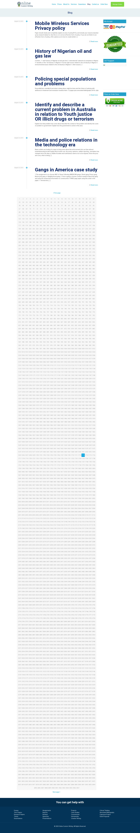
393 (83, 255)
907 (34, 335)
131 (90, 215)
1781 (90, 465)
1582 (86, 435)
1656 (37, 448)
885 (34, 332)
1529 (54, 428)
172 (79, 222)
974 (37, 345)
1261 (40, 388)
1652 (23, 448)
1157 (61, 372)
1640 (58, 445)
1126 (30, 368)
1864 (72, 478)
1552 (58, 432)
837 (19, 325)
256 (65, 235)
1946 (51, 492)
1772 (58, 465)
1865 (76, 478)
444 (30, 265)
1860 (58, 478)
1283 (40, 392)
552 (23, 282)
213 (69, 229)
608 (65, 289)
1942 (37, 492)
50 (37, 205)
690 (44, 302)
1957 (90, 492)
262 (86, 235)
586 (65, 285)
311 (27, 245)
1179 (61, 375)
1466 (65, 418)
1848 (93, 475)
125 (69, 215)
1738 (93, 458)
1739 (19, 462)
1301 (26, 395)
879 (90, 329)
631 (69, 292)
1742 (30, 462)
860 (23, 329)
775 (34, 315)
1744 (37, 462)
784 (65, 315)
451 (55, 265)
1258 (30, 388)
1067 (54, 358)
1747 (47, 462)
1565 (26, 435)
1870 (93, 478)
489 (34, 272)
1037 (26, 355)
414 (79, 259)
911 (48, 335)
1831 (33, 475)
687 (34, 302)
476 (65, 269)
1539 (90, 428)
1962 (30, 495)
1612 (37, 442)
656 (79, 295)
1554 (65, 432)
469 (41, 269)
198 (93, 225)
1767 (40, 465)
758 (51, 312)
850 (65, 325)
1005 (68, 349)
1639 (54, 445)
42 (86, 202)
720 (72, 305)
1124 (23, 368)
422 (30, 262)
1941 (33, 492)
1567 (33, 435)
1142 (86, 368)
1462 (51, 418)
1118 (79, 365)
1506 (51, 425)
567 (76, 282)
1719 (26, 458)
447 (41, 265)
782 (58, 315)
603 (48, 289)
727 (19, 309)
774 (30, 315)
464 (23, 269)
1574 (58, 435)
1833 (40, 475)
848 (58, 325)
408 (58, 259)
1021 (47, 352)
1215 (33, 382)
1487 (61, 422)
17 (76, 199)
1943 (40, 492)
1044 (51, 355)
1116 (72, 365)
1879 (47, 482)
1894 (23, 485)
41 (83, 202)
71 (33, 209)
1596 (58, 438)
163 (48, 222)
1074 (79, 358)
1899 (40, 485)
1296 (86, 392)
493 (48, 272)
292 (37, 242)
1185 (83, 375)
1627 (90, 442)
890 (51, 332)
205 (41, 229)
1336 (72, 398)
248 (37, 235)
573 (19, 285)
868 (51, 329)
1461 (47, 418)
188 (58, 225)
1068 (58, 358)
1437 (40, 415)
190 (65, 225)
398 (23, 259)
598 (30, 289)
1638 (51, 445)
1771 (54, 465)
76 (51, 209)
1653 (26, 448)
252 (51, 235)
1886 (72, 482)
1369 (33, 405)
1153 (47, 372)
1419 (54, 412)
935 (55, 339)
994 (30, 349)
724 (86, 305)
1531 (61, 428)
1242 (51, 385)
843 (41, 325)
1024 (58, 352)
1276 (93, 388)
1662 (58, 448)
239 (83, 232)
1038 (30, 355)
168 (65, 222)
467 (34, 269)
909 (41, 335)
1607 (19, 442)
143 (55, 219)
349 (83, 249)
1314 (72, 395)
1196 (44, 378)
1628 (93, 442)
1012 (93, 349)
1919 (33, 488)
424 (37, 262)
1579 (76, 435)
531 (27, 279)
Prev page (57, 193)
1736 (86, 458)
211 (62, 229)
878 (86, 329)
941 (76, 339)
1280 (30, 392)
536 (44, 279)
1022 (51, 352)
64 (86, 205)
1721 (33, 458)
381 (41, 255)
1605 (90, 438)
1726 (51, 458)
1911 (83, 485)
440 (93, 262)
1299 (19, 395)
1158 (65, 372)
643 (34, 295)
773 (27, 315)
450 (51, 265)
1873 (26, 482)
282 (79, 239)
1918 (30, 488)
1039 (33, 355)
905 (27, 335)
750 (23, 312)
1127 (33, 368)
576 (30, 285)
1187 (90, 375)
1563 (19, 435)
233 (62, 232)
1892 (93, 482)
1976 (79, 495)
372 (86, 252)
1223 (61, 382)
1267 (61, 388)
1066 (51, 358)
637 (90, 292)
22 (93, 199)
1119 (83, 365)
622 (37, 292)
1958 (93, 492)
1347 (33, 402)
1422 (65, 412)
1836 (51, 475)
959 (62, 342)
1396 (51, 408)
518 (58, 275)
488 (30, 272)
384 (51, 255)
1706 (58, 455)
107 (83, 212)
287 (19, 242)
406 (51, 259)
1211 (19, 382)
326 (79, 245)
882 (23, 332)
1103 (26, 365)
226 (37, 232)
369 (76, 252)
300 (65, 242)
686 (30, 302)
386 (58, 255)
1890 (86, 482)
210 (58, 229)
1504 (44, 425)
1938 (23, 492)
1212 (23, 382)
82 (72, 209)
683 (19, 302)
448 (44, 265)
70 (30, 209)
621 (34, 292)
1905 (61, 485)
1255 (19, 388)
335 (34, 249)
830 (72, 322)
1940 (30, 492)
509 (27, 275)
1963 (33, 495)
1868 (86, 478)
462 (93, 265)
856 (86, 325)
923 (90, 335)
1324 (30, 398)
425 (41, 262)
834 (86, 322)
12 (58, 199)
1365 (19, 405)
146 (65, 219)
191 (69, 225)
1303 (33, 395)
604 (51, 289)
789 (83, 315)
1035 (19, 355)
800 (44, 319)
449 (48, 265)
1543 (26, 432)
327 (83, 245)
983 (69, 345)
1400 (65, 408)
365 (62, 252)
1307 (47, 395)
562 (58, 282)
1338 (79, 398)
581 (48, 285)
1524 (37, 428)
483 (90, 269)
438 (86, 262)
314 (37, 245)
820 (37, 322)
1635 (40, 445)
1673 (19, 452)
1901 (47, 485)
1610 (30, 442)
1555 (68, 432)
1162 (79, 372)
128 (79, 215)
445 (34, 265)
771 (19, 315)
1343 (19, 402)
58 (65, 205)
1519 (19, 428)
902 (93, 332)
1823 (83, 472)
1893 (19, 485)
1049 (68, 355)
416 (86, 259)
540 (58, 279)
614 (86, 289)
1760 (93, 462)
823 (48, 322)
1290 (65, 392)
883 (27, 332)
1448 (79, 415)
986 (79, 345)
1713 (83, 455)
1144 (93, 368)
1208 (86, 378)
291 (34, 242)
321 (62, 245)
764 (72, 312)
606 (58, 289)
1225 (68, 382)
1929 (68, 488)
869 (55, 329)
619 (27, 292)
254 (58, 235)
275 (55, 239)
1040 (37, 355)
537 (48, 279)
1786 (30, 468)
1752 (65, 462)
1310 (58, 395)
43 (90, 202)
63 (83, 205)
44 (93, 202)
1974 (72, 495)
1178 (58, 375)
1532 (65, 428)
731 (34, 309)
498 (65, 272)
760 (58, 312)
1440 (51, 415)
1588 (30, 438)
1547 (40, 432)
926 (23, 339)
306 (86, 242)
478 (72, 269)
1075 (83, 358)
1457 (33, 418)
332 (23, 249)
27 (33, 202)
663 (27, 299)
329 (90, 245)
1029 (76, 352)
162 (44, 222)
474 (58, 269)
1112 (58, 365)
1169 (26, 375)
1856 (44, 478)
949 (27, 342)
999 (48, 349)
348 (79, 249)
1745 (40, 462)
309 (19, 245)
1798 (72, 468)
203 (34, 229)
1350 (44, 402)
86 (86, 209)
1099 (90, 362)
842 (37, 325)
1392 (37, 408)
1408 (93, 408)
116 (37, 215)
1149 (33, 372)
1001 (54, 349)
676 (72, 299)
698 (72, 302)
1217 (40, 382)
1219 (47, 382)
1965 (40, 495)
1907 (68, 485)
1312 (65, 395)
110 (93, 212)
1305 (40, 395)
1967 (47, 495)
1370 (37, 405)
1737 (90, 458)
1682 (51, 452)
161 (41, 222)
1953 (76, 492)
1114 (65, 365)
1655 (33, 448)
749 (19, 312)
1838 (58, 475)
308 (93, 242)
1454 (23, 418)
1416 (44, 412)
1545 (33, 432)
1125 (26, 368)
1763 (26, 465)
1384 (86, 405)
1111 (54, 365)
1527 (47, 428)
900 (86, 332)
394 (86, 255)
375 (19, 255)
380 (37, 255)
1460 (44, 418)
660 (93, 295)
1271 (76, 388)
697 (69, 302)
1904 (58, 485)
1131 (47, 368)
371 (83, 252)
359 (41, 252)
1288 (58, 392)
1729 (61, 458)
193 (76, 225)
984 (72, 345)
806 (65, 319)
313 (34, 245)
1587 (26, 438)
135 (27, 219)
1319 (90, 395)
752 (30, 312)
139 (41, 219)
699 (76, 302)
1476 (23, 422)
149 (76, 219)
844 (44, 325)
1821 (76, 472)
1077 (90, 358)
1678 (37, 452)
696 (65, 302)
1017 (33, 352)
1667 (76, 448)
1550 (51, 432)
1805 (19, 472)
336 (37, 249)
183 (41, 225)
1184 (79, 375)
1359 (76, 402)
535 (41, 279)
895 (69, 332)
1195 (40, 378)
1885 (68, 482)
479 (76, 269)
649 (55, 295)
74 (44, 209)
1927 (61, 488)
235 (69, 232)
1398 (58, 408)
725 (90, 305)
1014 (23, 352)
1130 (44, 368)
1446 (72, 415)
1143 (90, 368)
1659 (47, 448)
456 (72, 265)
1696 (23, 455)
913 (55, 335)
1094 (72, 362)
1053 (83, 355)
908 (37, 335)
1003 (61, 349)
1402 (72, 408)
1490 (72, 422)
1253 (90, 385)
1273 (83, 388)
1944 (44, 492)
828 (65, 322)
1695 (19, 455)
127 (76, 215)
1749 (54, 462)
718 (65, 305)
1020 (44, 352)
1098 (86, 362)
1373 (47, 405)
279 (69, 239)
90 (23, 212)
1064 (44, 358)
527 (90, 275)
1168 (23, 375)
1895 (26, 485)
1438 (44, 415)
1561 (90, 432)
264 (93, 235)
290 (30, 242)
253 (55, 235)
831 (76, 322)
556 (37, 282)
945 (90, 339)
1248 (72, 385)
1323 (26, 398)
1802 (86, 468)
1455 (26, 418)
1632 (30, 445)
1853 (33, 478)
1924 (51, 488)
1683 (54, 452)
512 (37, 275)
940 (72, 339)
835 (90, 322)
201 (27, 229)
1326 (37, 398)
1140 (79, 368)
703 (90, 302)
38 (72, 202)
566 (72, 282)
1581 (83, 435)
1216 (37, 382)
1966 (44, 495)
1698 (30, 455)
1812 (44, 472)
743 (76, 309)
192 (72, 225)
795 (27, 319)
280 (72, 239)
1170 (30, 375)
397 (19, 259)
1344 (23, 402)
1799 (76, 468)
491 (41, 272)
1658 (44, 448)
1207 (83, 378)
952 (37, 342)
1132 (51, 368)
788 (79, 315)
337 (41, 249)
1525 (40, 428)
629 (62, 292)
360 (44, 252)
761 (62, 312)
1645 (76, 445)
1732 (72, 458)
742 (72, 309)
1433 (26, 415)
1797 (68, 468)
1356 (65, 402)
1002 (58, 349)
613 (83, 289)
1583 (90, 435)
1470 (79, 418)
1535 (76, 428)
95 (41, 212)
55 (55, 205)
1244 (58, 385)
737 (55, 309)
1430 (93, 412)
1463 (54, 418)
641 (27, 295)
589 (76, 285)
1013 (19, 352)
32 (51, 202)
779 (48, 315)
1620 (65, 442)
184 (44, 225)
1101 (19, 365)
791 (90, 315)
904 (23, 335)
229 (48, 232)
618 (23, 292)
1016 (30, 352)
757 (48, 312)
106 (79, 212)
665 (34, 299)
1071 (68, 358)
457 (76, 265)
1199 (54, 378)
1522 (30, 428)
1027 (68, 352)
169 (69, 222)
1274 (86, 388)
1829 (26, 475)
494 (51, 272)
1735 (83, 458)
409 (62, 259)
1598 (65, 438)
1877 (40, 482)
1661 (54, 448)
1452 (93, 415)
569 (83, 282)
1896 (30, 485)
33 (55, 202)
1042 (44, 355)
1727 (54, 458)
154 (93, 219)
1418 (51, 412)
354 (23, 252)
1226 (72, 382)
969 (19, 345)
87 (90, 209)
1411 (26, 412)
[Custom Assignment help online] (25, 4)
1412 (30, 412)
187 (55, 225)
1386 (93, 405)
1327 (40, 398)
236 (72, 232)
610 (72, 289)
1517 (90, 425)
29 (41, 202)
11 (55, 199)
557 (41, 282)
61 (76, 205)
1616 (51, 442)
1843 (76, 475)
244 (23, 235)
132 (93, 215)
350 (86, 249)
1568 (37, 435)
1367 (26, 405)
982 (65, 345)
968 (93, 342)
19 (83, 199)
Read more (94, 41)
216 (79, 229)
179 (27, 225)
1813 (47, 472)
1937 (19, 492)
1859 (54, 478)
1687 (68, 452)
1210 (93, 378)
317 (48, 245)
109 (90, 212)
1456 (30, 418)
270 (37, 239)
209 (55, 229)
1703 (47, 455)
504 (86, 272)
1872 (23, 482)
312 (30, 245)
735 (48, 309)
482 (86, 269)
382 (44, 255)
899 (83, 332)
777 (41, 315)
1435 (33, 415)
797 (34, 319)
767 (83, 312)
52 (44, 205)
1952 (72, 492)
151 (83, 219)
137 (34, 219)
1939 (26, 492)
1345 (26, 402)
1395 (47, 408)
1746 (44, 462)
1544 (30, 432)
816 (23, 322)
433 (69, 262)
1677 (33, 452)
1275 (90, 388)
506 (93, 272)
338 (44, 249)
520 (65, 275)
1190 (23, 378)
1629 (19, 445)
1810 (37, 472)
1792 (51, 468)
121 (55, 215)
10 (51, 199)
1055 (90, 355)
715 (55, 305)
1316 (79, 395)
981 (62, 345)
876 (79, 329)
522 (72, 275)
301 (69, 242)
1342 (93, 398)
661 (19, 299)
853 (76, 325)
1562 (93, 432)
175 (90, 222)
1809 (33, 472)
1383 (83, 405)
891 (55, 332)
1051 (76, 355)
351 (90, 249)
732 (37, 309)
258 (72, 235)
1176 (51, 375)
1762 (23, 465)
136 (30, 219)
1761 (19, 465)
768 (86, 312)
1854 (37, 478)
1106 (37, 365)
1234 (23, 385)
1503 (40, 425)
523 (76, 275)
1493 (83, 422)
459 (83, 265)
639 (19, 295)
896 (72, 332)
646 (44, 295)
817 (27, 322)
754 (37, 312)
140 (44, 219)
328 (86, 245)
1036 (23, 355)
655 (76, 295)
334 (30, 249)
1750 (58, 462)
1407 (90, 408)
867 (48, 329)
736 (51, 309)
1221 (54, 382)
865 (41, 329)
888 (44, 332)
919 (76, 335)
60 (72, 205)
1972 (65, 495)
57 (62, 205)
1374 (51, 405)
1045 (54, 355)
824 (51, 322)
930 (37, 339)
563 (62, 282)
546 (79, 279)
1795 (61, 468)
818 (30, 322)
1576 (65, 435)
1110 (51, 365)
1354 (58, 402)
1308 (51, 395)
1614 (44, 442)
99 (55, 212)
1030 (79, 352)
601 (41, 289)
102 (65, 212)
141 (48, 219)
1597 (61, 438)
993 (27, 349)
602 (44, 289)
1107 (40, 365)
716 (58, 305)
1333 (61, 398)
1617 (54, 442)
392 (79, 255)
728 (23, 309)
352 (93, 249)
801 (48, 319)
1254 (93, 385)
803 (55, 319)
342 (58, 249)
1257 (26, 388)
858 (93, 325)
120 (51, 215)
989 (90, 345)
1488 (65, 422)
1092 (65, 362)
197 (90, 225)
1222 (58, 382)
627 (55, 292)
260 (79, 235)
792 (93, 315)
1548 (44, 432)
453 (62, 265)
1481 (40, 422)
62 (79, 205)
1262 (44, 388)
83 (76, 209)
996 (37, 349)
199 (19, 229)
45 (19, 205)
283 (83, 239)
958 (58, 342)
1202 (65, 378)
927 (27, 339)
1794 (58, 468)
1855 (40, 478)
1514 (79, 425)
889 (48, 332)
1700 (37, 455)
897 (76, 332)
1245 (61, 385)
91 (26, 212)
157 (27, 222)
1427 (83, 412)
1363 (90, 402)
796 (30, 319)
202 (30, 229)
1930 (72, 488)
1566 (30, 435)
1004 (65, 349)
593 (90, 285)
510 (30, 275)
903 (19, 335)
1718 (23, 458)
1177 (54, 375)
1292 (72, 392)
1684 (58, 452)
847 (55, 325)
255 (62, 235)
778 (44, 315)
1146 (23, 372)
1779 (83, 465)
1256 (23, 388)
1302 (30, 395)
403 (41, 259)
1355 (61, 402)
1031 (83, 352)
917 (69, 335)
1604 (86, 438)
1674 (23, 452)
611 (76, 289)
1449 (83, 415)
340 (51, 249)
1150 (37, 372)
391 (76, 255)
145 (62, 219)
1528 (51, 428)
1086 (44, 362)
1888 (79, 482)
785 (69, 315)
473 (55, 269)
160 (37, 222)
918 (72, 335)
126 (72, 215)
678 (79, 299)
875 (76, 329)
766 (79, 312)
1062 (37, 358)
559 (48, 282)
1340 (86, 398)
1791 (47, 468)
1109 (47, 365)
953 (41, 342)
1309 (54, 395)
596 (23, 289)
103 (69, 212)
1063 (40, 358)
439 (90, 262)
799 (41, 319)
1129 (40, 368)
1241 (47, 385)
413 (76, 259)
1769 (47, 465)
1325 (33, 398)
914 (58, 335)
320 (58, 245)
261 (83, 235)
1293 (76, 392)
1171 (33, 375)
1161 (76, 372)
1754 (72, 462)
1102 (23, 365)
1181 (68, 375)
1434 (30, 415)
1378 (65, 405)
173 (83, 222)
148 (72, 219)
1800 (79, 468)
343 (62, 249)
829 (69, 322)
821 (41, 322)
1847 (90, 475)
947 (19, 342)
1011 (90, 349)
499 (69, 272)
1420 (58, 412)
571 (90, 282)
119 (48, 215)
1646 (79, 445)
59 (69, 205)
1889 (83, 482)
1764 (30, 465)
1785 (26, 468)
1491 (76, 422)
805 (62, 319)
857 (90, 325)
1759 (90, 462)
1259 (33, 388)
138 (37, 219)
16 (72, 199)
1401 (68, 408)
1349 (40, 402)
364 (58, 252)
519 (62, 275)
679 (83, 299)
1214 (30, 382)
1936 (93, 488)
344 (65, 249)
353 (19, 252)
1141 (83, 368)
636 (86, 292)
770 (93, 312)
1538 (86, 428)
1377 (61, 405)
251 (48, 235)
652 (65, 295)
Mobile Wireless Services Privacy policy (62, 26)
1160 (72, 372)
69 (26, 209)
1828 (23, 475)
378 (30, 255)
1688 (72, 452)
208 (51, 229)
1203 (68, 378)
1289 (61, 392)
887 (41, 332)
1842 (72, 475)
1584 (93, 435)
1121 (90, 365)
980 (58, 345)
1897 (33, 485)
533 (34, 279)
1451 (90, 415)
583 (55, 285)
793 (19, 319)
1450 (86, 415)
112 (23, 215)
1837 (54, 475)
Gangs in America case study (66, 169)
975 (41, 345)
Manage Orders (117, 4)
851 (69, 325)
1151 (40, 372)
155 (19, 222)
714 (51, 305)
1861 (61, 478)
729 (27, 309)
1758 (86, 462)
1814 (51, 472)
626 (51, 292)
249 (41, 235)
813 (90, 319)
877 (83, 329)
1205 (76, 378)
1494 (86, 422)
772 (23, 315)
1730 (65, 458)
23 (19, 202)
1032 (86, 352)
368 (72, 252)
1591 (40, 438)
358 (37, 252)
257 (69, 235)
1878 (44, 482)
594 (93, 285)
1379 (68, 405)
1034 (93, 352)
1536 (79, 428)
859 (19, 329)
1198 (51, 378)
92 (30, 212)
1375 (54, 405)
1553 (61, 432)
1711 (76, 455)
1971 (61, 495)
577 (34, 285)
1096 (79, 362)
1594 (51, 438)
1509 (61, 425)
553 (27, 282)
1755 (76, 462)
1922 (44, 488)
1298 (93, 392)
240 (86, 232)
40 (79, 202)
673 (62, 299)
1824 (86, 472)
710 (37, 305)
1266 (58, 388)
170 (72, 222)
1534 (72, 428)
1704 (51, 455)
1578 (72, 435)
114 (30, 215)
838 (23, 325)
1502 (37, 425)
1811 (40, 472)
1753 (68, 462)
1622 (72, 442)
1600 (72, 438)
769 (90, 312)
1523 (33, 428)
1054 (86, 355)
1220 (51, 382)
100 (58, 212)
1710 (72, 455)
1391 (33, 408)
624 (44, 292)
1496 (93, 422)
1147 (26, 372)
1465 (61, 418)
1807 (26, 472)
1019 (40, 352)
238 (79, 232)
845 (48, 325)
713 (48, 305)
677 (76, 299)
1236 (30, 385)
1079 (19, 362)
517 (55, 275)
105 (76, 212)
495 (55, 272)
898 (79, 332)
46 (23, 205)
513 (41, 275)
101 (62, 212)
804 (58, 319)
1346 (30, 402)
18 (79, 199)
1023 (54, 352)
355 (27, 252)
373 (90, 252)
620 (30, 292)
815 (19, 322)
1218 (44, 382)
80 (65, 209)
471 (48, 269)
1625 (83, 442)
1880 (51, 482)
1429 (90, 412)
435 (76, 262)
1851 (26, 478)
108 (86, 212)
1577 (68, 435)
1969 (54, 495)
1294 (79, 392)
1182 (72, 375)
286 (93, 239)
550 (93, 279)
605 (55, 289)
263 (90, 235)
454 (65, 265)
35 (62, 202)
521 (69, 275)
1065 (47, 358)
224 (30, 232)
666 (37, 299)
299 (62, 242)
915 (62, 335)
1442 (58, 415)
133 (19, 219)
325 (76, 245)
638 (93, 292)
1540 (93, 428)
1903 (54, 485)
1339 (83, 398)
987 (83, 345)
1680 (44, 452)
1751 (61, 462)
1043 (47, 355)
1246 (65, 385)
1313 (68, 395)
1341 (90, 398)
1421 (61, 412)
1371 (40, 405)
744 (79, 309)
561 (55, 282)
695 (62, 302)
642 (30, 295)
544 (72, 279)
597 (27, 289)
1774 (65, 465)
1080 (23, 362)
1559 (83, 432)
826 (58, 322)
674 (65, 299)
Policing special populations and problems (65, 81)
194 (79, 225)
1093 (68, 362)
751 (27, 312)
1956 (86, 492)
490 (37, 272)
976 (44, 345)
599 (34, 289)
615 (90, 289)
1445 (68, 415)
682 (93, 299)
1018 (37, 352)
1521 (26, 428)
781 (55, 315)
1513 (76, 425)
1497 (19, 425)
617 (19, 292)
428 (51, 262)
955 (48, 342)
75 (48, 209)
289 (27, 242)
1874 (30, 482)
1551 (54, 432)
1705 (54, 455)
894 (65, 332)
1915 (19, 488)
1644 (72, 445)
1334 (65, 398)
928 (30, 339)
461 (90, 265)
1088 (51, 362)
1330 (51, 398)
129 (83, 215)
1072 (72, 358)
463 (19, 269)
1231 (90, 382)
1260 (37, 388)
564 (65, 282)
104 (72, 212)
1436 (37, 415)
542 (65, 279)
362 (51, 252)
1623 (76, 442)
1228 (79, 382)
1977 (83, 495)
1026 (65, 352)
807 (69, 319)
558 (44, 282)
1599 (68, 438)
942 (79, 339)
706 (23, 305)
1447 (76, 415)
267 (27, 239)
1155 (54, 372)
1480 (37, 422)
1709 (68, 455)
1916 (23, 488)
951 (34, 342)
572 (93, 282)
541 (62, 279)
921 (83, 335)
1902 (51, 485)
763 (69, 312)
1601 (76, 438)
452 (58, 265)
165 (55, 222)
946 (93, 339)
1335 (68, 398)
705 (19, 305)
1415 (40, 412)
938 (65, 339)
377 (27, 255)
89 (19, 212)
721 (76, 305)
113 (27, 215)
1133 (54, 368)
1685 (61, 452)
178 (23, 225)
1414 (37, 412)
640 (23, 295)
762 (65, 312)
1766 (37, 465)
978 (51, 345)
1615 (47, 442)
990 (93, 345)
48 (30, 205)
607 (62, 289)
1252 (86, 385)
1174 (44, 375)
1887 (76, 482)
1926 (58, 488)
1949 (61, 492)
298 (58, 242)
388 (65, 255)
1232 (93, 382)
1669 (83, 448)
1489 (68, 422)
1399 (61, 408)
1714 (86, 455)
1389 (26, 408)
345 (69, 249)
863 (34, 329)
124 (65, 215)
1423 (68, 412)
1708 (65, 455)
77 (55, 209)
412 (72, 259)
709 (34, 305)
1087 (47, 362)
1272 (79, 388)
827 (62, 322)
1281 (33, 392)
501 (76, 272)
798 (37, 319)
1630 (23, 445)
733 (41, 309)
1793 (54, 468)
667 (41, 299)
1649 (90, 445)
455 (69, 265)
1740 (23, 462)
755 (41, 312)
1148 (30, 372)
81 (69, 209)
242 (93, 232)
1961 (26, 495)
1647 (83, 445)
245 (27, 235)
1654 (30, 448)
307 (90, 242)
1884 (65, 482)
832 (79, 322)
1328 (44, 398)
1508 (58, 425)
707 (27, 305)
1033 (90, 352)
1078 (93, 358)
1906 (65, 485)
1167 (19, 375)
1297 (90, 392)
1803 (90, 468)
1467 (68, 418)
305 (83, 242)
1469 (76, 418)
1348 (37, 402)
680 (86, 299)
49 (33, 205)
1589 (33, 438)
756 (44, 312)
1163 (83, 372)
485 (19, 272)
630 (65, 292)
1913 (90, 485)
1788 (37, 468)
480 (79, 269)
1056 (93, 355)
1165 (90, 372)
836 (93, 322)
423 (34, 262)
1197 (47, 378)
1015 (26, 352)
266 (23, 239)
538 (51, 279)
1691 (83, 452)
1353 (54, 402)
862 (30, 329)
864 (37, 329)
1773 (61, 465)
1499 (26, 425)
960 (65, 342)
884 (30, 332)
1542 (23, 432)
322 (65, 245)
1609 (26, 442)
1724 (44, 458)
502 (79, 272)
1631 (26, 445)
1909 (76, 485)
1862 (65, 478)
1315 (76, 395)
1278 (23, 392)
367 (69, 252)
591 (83, 285)
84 (79, 209)
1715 (90, 455)
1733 (76, 458)
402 (37, 259)
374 (93, 252)
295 (48, 242)
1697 (26, 455)
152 (86, 219)
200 (23, 229)
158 (30, 222)
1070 (65, 358)
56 (58, 205)
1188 (93, 375)
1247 (68, 385)
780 (51, 315)
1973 (68, 495)
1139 (76, 368)
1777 (76, 465)
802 (51, 319)
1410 (23, 412)
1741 (26, 462)
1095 (76, 362)
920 (79, 335)
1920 (37, 488)
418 (93, 259)
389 (69, 255)
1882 (58, 482)
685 (27, 302)
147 (69, 219)
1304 (37, 395)
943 (83, 339)
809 (76, 319)
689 (41, 302)
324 (72, 245)
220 (93, 229)
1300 (23, 395)
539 (55, 279)
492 (44, 272)
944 (86, 339)
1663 (61, 448)
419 (19, 262)
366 (65, 252)
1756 (79, 462)
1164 (86, 372)
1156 (58, 372)
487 (27, 272)
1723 (40, 458)
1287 (54, 392)
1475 (19, 422)
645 (41, 295)
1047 (61, 355)
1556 (72, 432)
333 (27, 249)
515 (48, 275)
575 (27, 285)
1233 (19, 385)
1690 (79, 452)
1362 (86, 402)
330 (93, 245)
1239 (40, 385)
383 (48, 255)
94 (37, 212)
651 (62, 295)
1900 (44, 485)
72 (37, 209)
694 (58, 302)
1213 (26, 382)
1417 (47, 412)
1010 (86, 349)
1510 (65, 425)
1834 (44, 475)
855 (83, 325)
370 (79, 252)
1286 (51, 392)
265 (19, 239)
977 (48, 345)
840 (30, 325)
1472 (86, 418)
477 (69, 269)
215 (76, 229)
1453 (19, 418)
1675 (26, 452)
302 (72, 242)
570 (86, 282)
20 (86, 199)
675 (69, 299)
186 (51, 225)
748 (93, 309)
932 (44, 339)
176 (93, 222)
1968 (51, 495)
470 (44, 269)
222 (23, 232)
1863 (68, 478)
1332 (58, 398)
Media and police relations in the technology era (66, 142)
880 (93, 329)
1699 (33, 455)
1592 (44, 438)
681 (90, 299)
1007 (76, 349)
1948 (58, 492)
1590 (37, 438)
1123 (19, 368)
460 (86, 265)
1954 (79, 492)
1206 (79, 378)
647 (48, 295)
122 (58, 215)
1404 (79, 408)
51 (41, 205)
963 (76, 342)
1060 (30, 358)
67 (19, 209)
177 (19, 225)
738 (58, 309)
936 (58, 339)
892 (58, 332)
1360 (79, 402)
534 (37, 279)
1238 (37, 385)
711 (41, 305)
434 (72, 262)
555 (34, 282)
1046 (58, 355)
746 (86, 309)
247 (34, 235)
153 (90, 219)
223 (27, 232)
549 (90, 279)
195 (83, 225)
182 (37, 225)
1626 (86, 442)
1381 (76, 405)
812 (86, 319)
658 (86, 295)
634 (79, 292)
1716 (93, 455)
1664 (65, 448)
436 (79, 262)
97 (48, 212)
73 (41, 209)
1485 (54, 422)
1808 (30, 472)
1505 (47, 425)
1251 (83, 385)
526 (86, 275)
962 (72, 342)
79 (62, 209)
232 (58, 232)
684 (23, 302)
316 (44, 245)
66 (93, 205)
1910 (79, 485)
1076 (86, 358)
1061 (33, 358)
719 (69, 305)
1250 (79, 385)
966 (86, 342)
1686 (65, 452)
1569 (40, 435)
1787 (33, 468)
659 (90, 295)
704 (93, 302)
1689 (76, 452)
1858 (51, 478)
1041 (40, 355)
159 (34, 222)
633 (76, 292)
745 (83, 309)
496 (58, 272)
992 (23, 349)
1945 (47, 492)
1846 (86, 475)
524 (79, 275)
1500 (30, 425)
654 (72, 295)
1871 (19, 482)
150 (79, 219)
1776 (72, 465)
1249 (76, 385)
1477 (26, 422)
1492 (79, 422)
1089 (54, 362)
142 (51, 219)
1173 (40, 375)
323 (69, 245)
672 (58, 299)
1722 (37, 458)
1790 (44, 468)
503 (83, 272)
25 (26, 202)
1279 (26, 392)
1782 (93, 465)
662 (23, 299)
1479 (33, 422)
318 (51, 245)
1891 (90, 482)
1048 (65, 355)
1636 (44, 445)
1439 (47, 415)
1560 (86, 432)
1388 (23, 408)
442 (23, 265)
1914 (93, 485)
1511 (68, 425)
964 (79, 342)
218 (86, 229)
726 (93, 305)
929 (34, 339)
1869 (90, 478)
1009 (83, 349)
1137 (68, 368)
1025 (61, 352)
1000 (51, 349)
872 (65, 329)
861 (27, 329)
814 (93, 319)
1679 (40, 452)
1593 (47, 438)
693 (55, 302)
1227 (76, 382)
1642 (65, 445)
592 (86, 285)
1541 (19, 432)
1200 (58, 378)
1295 (83, 392)
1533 (68, 428)
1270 (72, 388)
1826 (93, 472)
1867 (83, 478)
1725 (47, 458)
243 (19, 235)
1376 (58, 405)
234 (65, 232)
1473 (90, 418)
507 (19, 275)
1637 (47, 445)
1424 (72, 412)
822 (44, 322)
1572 (51, 435)
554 (30, 282)
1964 (37, 495)
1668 (79, 448)
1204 (72, 378)
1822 (79, 472)
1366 (23, 405)
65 (90, 205)
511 (34, 275)
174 (86, 222)
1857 (47, 478)
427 (48, 262)
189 (62, 225)
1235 (26, 385)
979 (55, 345)
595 (19, 289)
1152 (44, 372)
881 (19, 332)
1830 (30, 475)
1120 (86, 365)
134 (23, 219)
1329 (47, 398)
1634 (37, 445)
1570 (44, 435)
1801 (83, 468)
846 (51, 325)
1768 (44, 465)
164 (51, 222)
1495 (90, 422)
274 (51, 239)
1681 (47, 452)
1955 (83, 492)
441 (19, 265)
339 (48, 249)
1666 (72, 448)
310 (23, 245)
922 (86, 335)
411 (69, 259)
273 (48, 239)
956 (51, 342)
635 (83, 292)
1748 (51, 462)
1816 (58, 472)
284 (86, 239)
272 (44, 239)
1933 (83, 488)
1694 (93, 452)
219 (90, 229)
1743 (33, 462)
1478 (30, 422)
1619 (61, 442)
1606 (93, 438)
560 (51, 282)
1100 (93, 362)
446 (37, 265)
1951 (68, 492)
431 (62, 262)
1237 (33, 385)
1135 (61, 368)
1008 (79, 349)
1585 (19, 438)
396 (93, 255)
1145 (19, 372)
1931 (76, 488)
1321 (19, 398)
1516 (86, 425)
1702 (44, 455)
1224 (65, 382)
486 (23, 272)
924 (93, 335)
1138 (72, 368)
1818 (65, 472)
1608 (23, 442)
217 (83, 229)
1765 (33, 465)
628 (58, 292)
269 (34, 239)
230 (51, 232)
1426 (79, 412)
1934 (86, 488)
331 (19, 249)
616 (93, 289)
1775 (68, 465)
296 (51, 242)
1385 (90, 405)
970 (23, 345)
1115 (68, 365)
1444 (65, 415)
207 (48, 229)
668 (44, 299)
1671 (90, 448)
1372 (44, 405)
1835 (47, 475)
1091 (61, 362)
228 (44, 232)
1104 (30, 365)
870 (58, 329)
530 (23, 279)
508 (23, 275)
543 (69, 279)
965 (83, 342)
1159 (68, 372)
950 (30, 342)
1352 (51, 402)
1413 (33, 412)
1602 (79, 438)
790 (86, 315)
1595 (54, 438)
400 (30, 259)
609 (69, 289)
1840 (65, 475)
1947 (54, 492)
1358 (72, 402)
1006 (72, 349)
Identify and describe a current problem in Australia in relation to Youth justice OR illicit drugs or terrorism (65, 112)
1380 (72, 405)
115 (34, 215)
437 (83, 262)
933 (48, 339)
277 (62, 239)
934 (51, 339)
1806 (23, 472)
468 (37, 269)
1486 (58, 422)
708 (30, 305)
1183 (76, 375)
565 (69, 282)
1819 (68, 472)
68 (23, 209)
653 (69, 295)
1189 (19, 378)
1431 (19, 415)
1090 (58, 362)
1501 (33, 425)
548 (86, 279)
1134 (58, 368)
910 (44, 335)
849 (62, 325)
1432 (23, 415)
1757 (83, 462)
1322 (23, 398)
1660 (51, 448)
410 (65, 259)
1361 (83, 402)
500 (72, 272)
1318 (86, 395)
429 (55, 262)
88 (93, 209)
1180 (65, 375)
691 (48, 302)
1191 (26, 378)
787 (76, 315)
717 (62, 305)
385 (55, 255)
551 (19, 282)
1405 (83, 408)
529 (19, 279)
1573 (54, 435)
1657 (40, 448)
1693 (90, 452)
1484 (51, 422)
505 (90, 272)
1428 (86, 412)
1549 (47, 432)
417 (90, 259)
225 (34, 232)
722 (79, 305)
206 (44, 229)
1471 (83, 418)
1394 (44, 408)
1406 (86, 408)
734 (44, 309)
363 (55, 252)
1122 (93, 365)
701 (83, 302)
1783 (19, 468)
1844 (79, 475)
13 (62, 199)
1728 (58, 458)
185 (48, 225)
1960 (23, 495)
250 (44, 235)
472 (51, 269)
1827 (19, 475)
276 (58, 239)
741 (69, 309)
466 (30, 269)
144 (58, 219)
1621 (68, 442)
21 (90, 199)
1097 (83, 362)
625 (48, 292)
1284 (44, 392)
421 (27, 262)
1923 (47, 488)
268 (30, 239)
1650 (93, 445)
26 (30, 202)
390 (72, 255)
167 (62, 222)
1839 (61, 475)
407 (55, 259)
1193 (33, 378)
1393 (40, 408)
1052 (79, 355)
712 (44, 305)
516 (51, 275)
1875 (33, 482)
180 (30, 225)
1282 (37, 392)
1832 (37, 475)
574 (23, 285)
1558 (79, 432)
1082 (30, 362)
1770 (51, 465)
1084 (37, 362)
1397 (54, 408)
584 (58, 285)
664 (30, 299)
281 (76, 239)
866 (44, 329)
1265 (54, 388)
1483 (47, 422)
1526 (44, 428)
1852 (30, 478)
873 (69, 329)
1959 (19, 495)
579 (41, 285)
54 (51, 205)
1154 (51, 372)
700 (79, 302)
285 (90, 239)
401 (34, 259)
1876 (37, 482)
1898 (37, 485)
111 (19, 215)
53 (48, 205)
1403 (76, 408)
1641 (61, 445)
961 (69, 342)
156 (23, 222)
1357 (68, 402)
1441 (54, 415)
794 (23, 319)
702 (86, 302)
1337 (76, 398)
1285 (47, 392)
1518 (93, 425)
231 (55, 232)
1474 (93, 418)
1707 (61, 455)
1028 (72, 352)
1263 (47, 388)
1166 (93, 372)
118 (44, 215)
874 (72, 329)
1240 (44, 385)
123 (62, 215)
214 (72, 229)
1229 (83, 382)
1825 (90, 472)
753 (34, 312)
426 (44, 262)
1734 (79, 458)
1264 (51, 388)
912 (51, 335)
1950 (65, 492)
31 (48, 202)
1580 (79, 435)
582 (51, 285)
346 (72, 249)
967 (90, 342)
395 (90, 255)
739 (62, 309)
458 (79, 265)
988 (86, 345)
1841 (68, 475)
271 (41, 239)
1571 (47, 435)
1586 (23, 438)
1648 (86, 445)
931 (41, 339)
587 (69, 285)
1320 (93, 395)
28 (37, 202)
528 (93, 275)
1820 (72, 472)
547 (83, 279)
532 (30, 279)
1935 (90, 488)
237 (76, 232)
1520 (23, 428)
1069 (61, 358)
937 (62, 339)
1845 (83, 475)
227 (41, 232)
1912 (86, 485)
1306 (44, 395)
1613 (40, 442)
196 (86, 225)
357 (34, 252)
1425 (76, 412)
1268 (65, 388)
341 (55, 249)
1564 (23, 435)
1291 (68, 392)
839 (27, 325)
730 (30, 309)
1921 (40, 488)
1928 (65, 488)
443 (27, 265)
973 (34, 345)
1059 (26, 358)
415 (83, 259)
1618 (58, 442)
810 (79, 319)
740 (65, 309)
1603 (83, 438)
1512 (72, 425)
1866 (79, 478)
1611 (33, 442)
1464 (58, 418)
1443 (61, 415)
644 (37, 295)
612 (79, 289)
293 (41, 242)
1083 (33, 362)
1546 (37, 432)
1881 (54, 482)
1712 (79, 455)
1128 (37, 368)
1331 (54, 398)
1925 (54, 488)
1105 (33, 365)
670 (51, 299)
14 (65, 199)
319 (55, 245)
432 (65, 262)
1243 (54, 385)
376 (23, 255)
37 (69, 202)
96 (44, 212)
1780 (86, 465)
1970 (58, 495)
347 (76, 249)
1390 (30, 408)
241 (90, 232)
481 (83, 269)
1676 (30, 452)
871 (62, 329)
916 (65, 335)
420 (23, 262)
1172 (37, 375)
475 (62, 269)
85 (83, 209)
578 (37, 285)
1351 (47, 402)
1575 (61, 435)
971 (27, 345)
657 (83, 295)
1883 (61, 482)
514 (44, 275)
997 (41, 349)
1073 (76, 358)
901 (90, 332)
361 (48, 252)
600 (37, 289)
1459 (40, 418)
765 (76, 312)
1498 (23, 425)
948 (23, 342)
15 (69, 199)
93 (33, 212)
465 (27, 269)
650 (58, 295)
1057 (19, 358)
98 (51, 212)
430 (58, 262)
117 (41, 215)
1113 (61, 365)
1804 (93, 468)
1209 (90, 378)
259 (76, 235)
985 (76, 345)
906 (30, 335)
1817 (61, 472)
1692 (86, 452)
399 (27, 259)
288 (23, 242)
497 (62, 272)
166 (58, 222)
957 (55, 342)
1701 (40, 455)
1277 (19, 392)
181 (34, 225)
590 (79, 285)
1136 (65, 368)
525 (83, 275)
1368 (30, 405)
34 (58, 202)
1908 (72, 485)
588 (72, 285)
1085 (40, 362)
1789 (40, 468)
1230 (86, 382)
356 (30, 252)
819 (34, 322)
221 (19, 232)
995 (34, 349)
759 (55, 312)
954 (44, 342)
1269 (68, 388)
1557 (76, 432)
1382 (79, 405)
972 (30, 345)
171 (76, 222)
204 (37, 229)
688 (37, 302)
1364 (93, 402)
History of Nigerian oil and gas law (63, 53)
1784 (23, 468)
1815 (54, 472)
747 (90, 309)
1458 (37, 418)
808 (72, 319)
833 (83, 322)
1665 (68, 448)
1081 (26, 362)
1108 (44, 365)
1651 (19, 448)
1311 (61, 395)
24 (23, 202)
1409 (19, 412)
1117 (76, 365)
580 (44, 285)
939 (69, 339)
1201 (61, 378)
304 (79, 242)
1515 (83, 425)
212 (65, 229)
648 (51, 295)
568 (79, 282)
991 (19, 349)
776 (37, 315)
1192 (30, 378)
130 (86, 215)
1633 (33, 445)
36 (65, 202)
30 (44, 202)
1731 (68, 458)
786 (72, 315)
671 (55, 299)
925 (19, 339)
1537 (83, 428)
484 (93, 269)
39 (76, 202)
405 (48, 259)
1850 (23, 478)
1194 (37, 378)
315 (41, 245)
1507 (54, 425)
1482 (44, 422)
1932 (79, 488)
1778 (79, 465)
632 (72, 292)
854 (79, 325)
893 (62, 332)
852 (72, 325)
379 (34, 255)
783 (62, 315)
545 (76, 279)
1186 (86, 375)
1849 (19, 478)
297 (55, 242)
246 (30, 235)
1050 (72, 355)
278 (65, 239)
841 (34, 325)
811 (83, 319)
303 (76, 242)
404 (44, 259)
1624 (79, 442)
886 (37, 332)
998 (44, 349)
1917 (26, 488)
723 (83, 305)
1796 (65, 468)
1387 (19, 408)
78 (58, 209)
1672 (93, 448)
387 (62, 255)
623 (41, 292)
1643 (68, 445)
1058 (23, 358)
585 (62, 285)
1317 (83, 395)
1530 (58, 428)
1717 (19, 458)
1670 (86, 448)
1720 (30, 458)
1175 (47, 375)
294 (44, 242)
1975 (76, 495)
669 (48, 299)
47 (26, 205)
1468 (72, 418)
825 (55, 322)
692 (51, 302)
